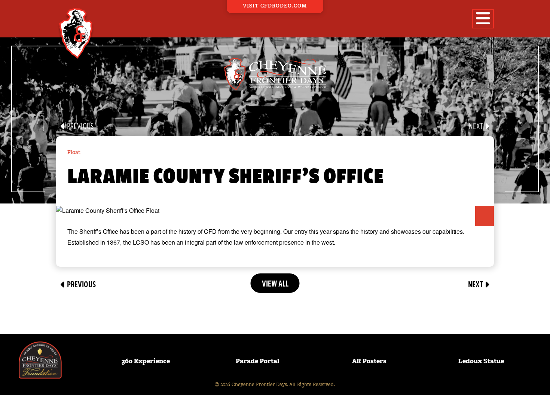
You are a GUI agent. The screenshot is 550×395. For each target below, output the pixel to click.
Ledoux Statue (481, 360)
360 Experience (146, 360)
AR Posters (369, 360)
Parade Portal (257, 360)
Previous (79, 126)
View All (275, 283)
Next (477, 126)
